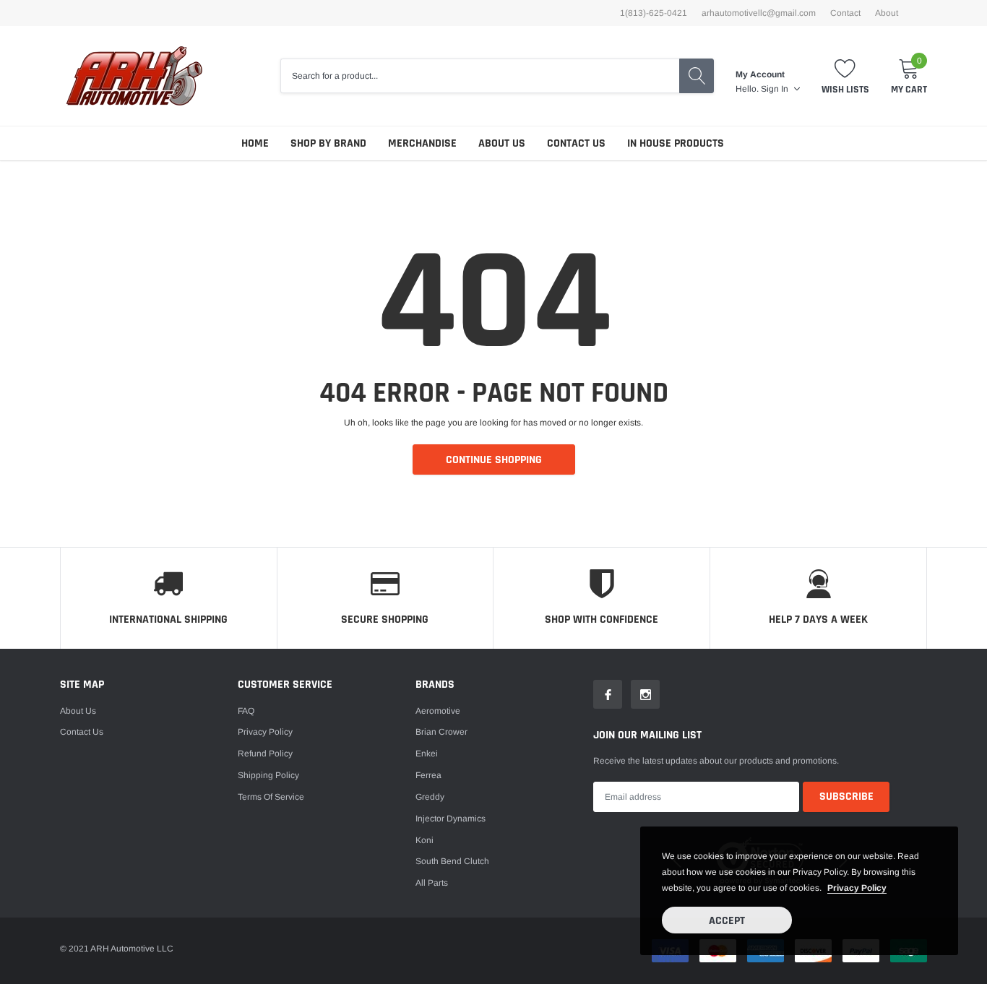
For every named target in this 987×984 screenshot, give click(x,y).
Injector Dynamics (450, 818)
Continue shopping (494, 459)
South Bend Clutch (452, 861)
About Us (501, 143)
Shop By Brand (328, 143)
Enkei (426, 753)
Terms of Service (271, 797)
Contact (845, 13)
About (886, 13)
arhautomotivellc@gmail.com (759, 13)
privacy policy (857, 888)
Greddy (429, 797)
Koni (424, 840)
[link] (607, 694)
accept (727, 920)
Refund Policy (265, 753)
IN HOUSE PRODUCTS (675, 143)
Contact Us (576, 143)
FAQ (246, 711)
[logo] (134, 76)
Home (255, 143)
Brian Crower (441, 732)
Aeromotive (437, 711)
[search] (696, 76)
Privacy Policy (265, 732)
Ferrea (428, 775)
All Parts (431, 883)
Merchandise (422, 143)
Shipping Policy (268, 775)
